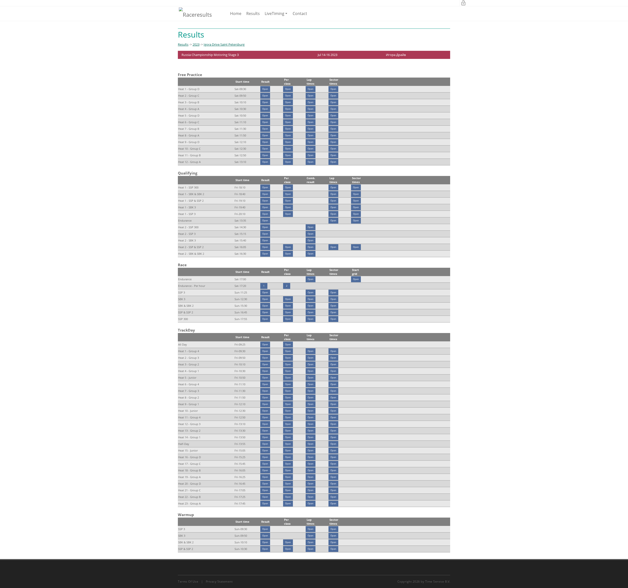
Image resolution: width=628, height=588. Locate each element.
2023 (196, 44)
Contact (300, 13)
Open (265, 89)
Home (235, 13)
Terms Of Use (188, 581)
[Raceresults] (195, 14)
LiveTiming (277, 16)
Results (253, 13)
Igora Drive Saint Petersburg (224, 44)
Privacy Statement (219, 581)
